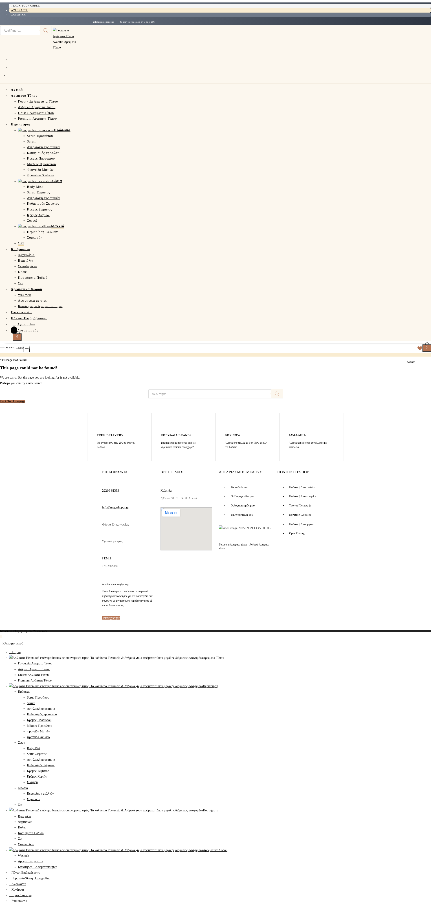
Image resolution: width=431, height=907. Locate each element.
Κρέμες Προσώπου (39, 720)
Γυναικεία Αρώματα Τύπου (35, 663)
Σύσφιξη (32, 782)
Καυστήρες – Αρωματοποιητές (37, 867)
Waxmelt (23, 855)
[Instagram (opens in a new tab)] (11, 66)
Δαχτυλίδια (25, 822)
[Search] (45, 30)
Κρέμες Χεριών (37, 776)
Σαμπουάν (33, 799)
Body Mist (33, 748)
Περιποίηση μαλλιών (40, 793)
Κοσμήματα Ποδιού (31, 833)
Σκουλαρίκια (26, 844)
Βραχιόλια (24, 816)
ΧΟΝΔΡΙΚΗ (18, 14)
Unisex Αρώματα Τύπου (33, 675)
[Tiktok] (202, 564)
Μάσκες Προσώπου (39, 725)
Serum (31, 703)
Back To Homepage (12, 401)
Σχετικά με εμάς (112, 541)
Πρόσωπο (24, 691)
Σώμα (21, 742)
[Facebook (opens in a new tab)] (11, 58)
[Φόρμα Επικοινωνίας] (104, 517)
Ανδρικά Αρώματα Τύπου (34, 669)
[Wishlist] (418, 348)
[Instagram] (186, 564)
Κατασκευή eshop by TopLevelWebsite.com (23, 631)
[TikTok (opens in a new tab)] (10, 74)
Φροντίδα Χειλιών (38, 737)
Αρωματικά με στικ (30, 861)
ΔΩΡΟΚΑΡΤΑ (19, 10)
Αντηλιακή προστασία (41, 708)
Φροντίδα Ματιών (38, 731)
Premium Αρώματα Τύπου (35, 680)
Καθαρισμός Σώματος (41, 765)
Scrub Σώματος (37, 754)
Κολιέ (22, 827)
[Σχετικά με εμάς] (104, 534)
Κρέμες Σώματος (38, 771)
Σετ (20, 804)
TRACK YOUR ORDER (25, 5)
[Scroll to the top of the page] (1, 636)
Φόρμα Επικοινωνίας (115, 524)
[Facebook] (168, 564)
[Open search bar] (29, 347)
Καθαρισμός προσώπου (42, 714)
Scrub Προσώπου (38, 697)
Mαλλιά (23, 788)
